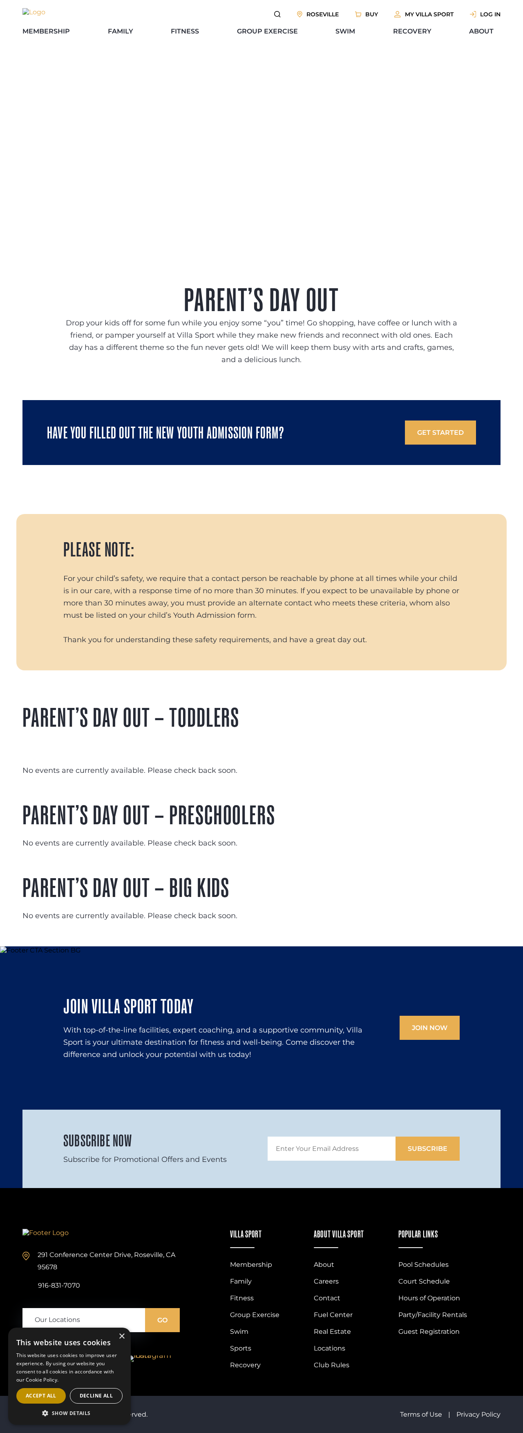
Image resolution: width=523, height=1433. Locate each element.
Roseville (322, 14)
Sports (240, 1348)
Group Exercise (267, 31)
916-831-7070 (59, 1285)
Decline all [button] (96, 1395)
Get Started (440, 432)
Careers (326, 1281)
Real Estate (332, 1331)
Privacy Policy (478, 1414)
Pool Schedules (423, 1264)
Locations (329, 1348)
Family (120, 31)
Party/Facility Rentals (432, 1315)
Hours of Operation (429, 1298)
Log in (490, 14)
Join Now (429, 1028)
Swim (345, 31)
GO (162, 1320)
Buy (371, 14)
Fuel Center (333, 1315)
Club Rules (331, 1365)
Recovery (412, 31)
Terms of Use (421, 1414)
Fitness (185, 31)
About (481, 31)
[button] (69, 1413)
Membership (46, 31)
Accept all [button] (41, 1395)
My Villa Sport (429, 14)
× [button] (121, 1336)
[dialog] (69, 1376)
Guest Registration (429, 1331)
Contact (327, 1298)
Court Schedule (424, 1281)
